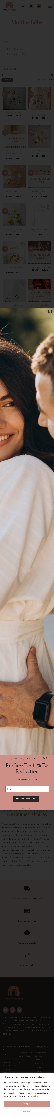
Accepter (27, 1104)
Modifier (27, 1112)
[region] (27, 1095)
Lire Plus (34, 1096)
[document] (27, 559)
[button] (50, 312)
